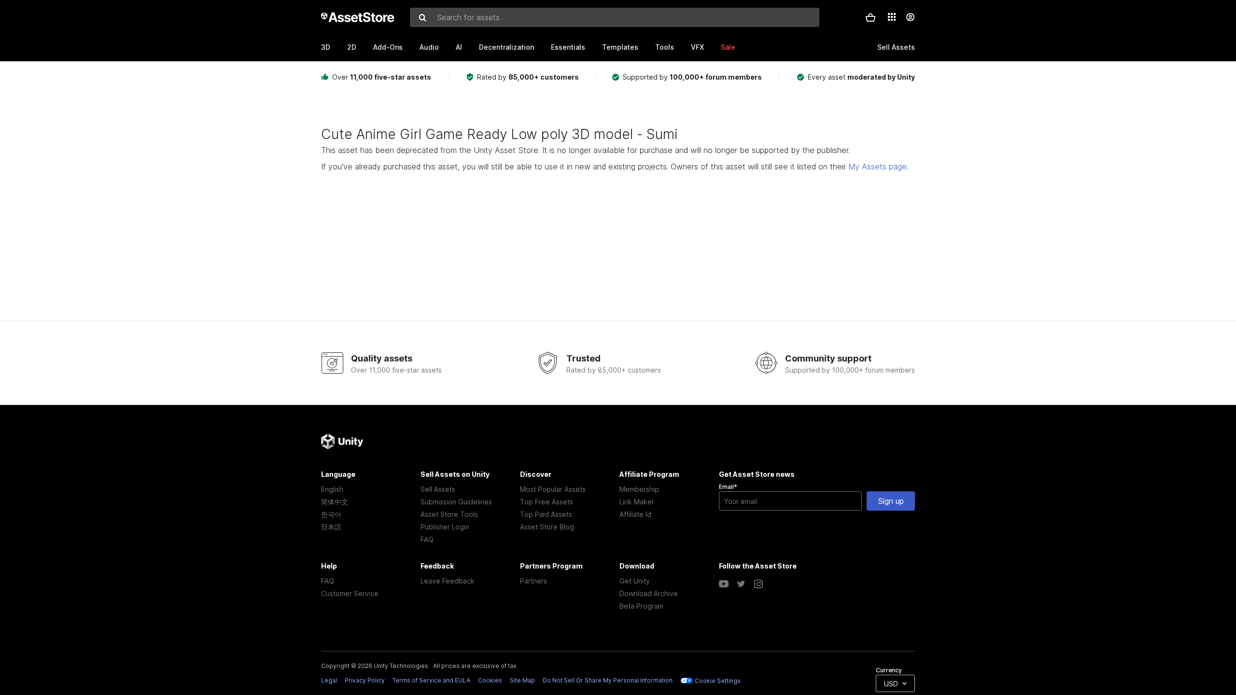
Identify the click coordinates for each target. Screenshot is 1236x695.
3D (325, 47)
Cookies (490, 680)
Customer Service (350, 593)
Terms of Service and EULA (431, 680)
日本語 (331, 527)
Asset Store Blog (547, 527)
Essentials (568, 47)
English (332, 489)
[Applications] (892, 17)
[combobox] (614, 17)
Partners (533, 581)
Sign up (891, 501)
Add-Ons (388, 47)
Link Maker (636, 502)
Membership (639, 489)
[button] (870, 17)
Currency (889, 670)
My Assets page (877, 166)
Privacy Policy (365, 680)
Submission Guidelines (456, 502)
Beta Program (641, 606)
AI (459, 47)
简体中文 (334, 502)
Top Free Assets (546, 502)
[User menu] (910, 17)
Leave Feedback (448, 581)
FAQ (427, 539)
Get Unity (634, 581)
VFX (697, 47)
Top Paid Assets (546, 514)
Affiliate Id (635, 514)
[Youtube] (724, 584)
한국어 (331, 514)
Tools (664, 47)
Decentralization (506, 47)
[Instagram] (758, 584)
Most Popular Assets (553, 489)
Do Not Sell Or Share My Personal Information (608, 680)
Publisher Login (445, 527)
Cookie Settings (718, 680)
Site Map (522, 680)
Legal (329, 680)
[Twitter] (741, 584)
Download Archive (648, 593)
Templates (620, 47)
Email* (728, 486)
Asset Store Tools (449, 514)
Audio (429, 47)
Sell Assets (438, 489)
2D (351, 47)
